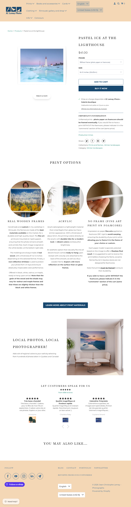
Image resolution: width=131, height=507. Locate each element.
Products (18, 31)
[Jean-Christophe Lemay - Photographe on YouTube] (16, 476)
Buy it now (101, 88)
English (81, 4)
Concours (39, 18)
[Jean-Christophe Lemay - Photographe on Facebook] (8, 476)
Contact (71, 468)
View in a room (41, 96)
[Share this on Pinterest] (97, 141)
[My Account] (115, 3)
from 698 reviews (65, 392)
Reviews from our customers (75, 475)
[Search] (118, 3)
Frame (82, 58)
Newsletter (101, 468)
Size (80, 68)
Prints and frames (96, 145)
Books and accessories (47, 3)
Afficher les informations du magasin (94, 109)
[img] (65, 389)
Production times (86, 135)
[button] (63, 426)
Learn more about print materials (65, 305)
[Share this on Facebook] (92, 141)
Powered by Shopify (101, 491)
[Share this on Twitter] (86, 141)
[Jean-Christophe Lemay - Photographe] (14, 11)
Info (28, 18)
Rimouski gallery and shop (52, 11)
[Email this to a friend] (103, 141)
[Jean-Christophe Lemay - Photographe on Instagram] (24, 476)
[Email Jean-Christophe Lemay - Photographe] (41, 476)
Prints (29, 3)
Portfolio (85, 468)
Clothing (30, 11)
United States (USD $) (88, 10)
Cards (65, 3)
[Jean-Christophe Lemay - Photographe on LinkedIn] (32, 476)
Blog (61, 468)
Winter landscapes (112, 145)
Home (10, 31)
